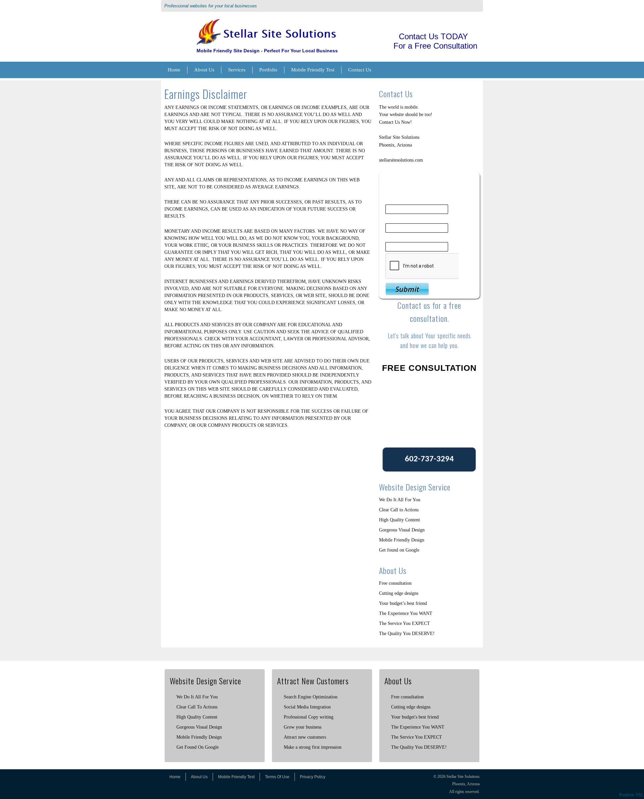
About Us (204, 69)
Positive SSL (631, 794)
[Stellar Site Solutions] (267, 21)
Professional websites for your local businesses (210, 5)
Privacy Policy (312, 777)
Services (237, 69)
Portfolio (268, 69)
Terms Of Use (277, 777)
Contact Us (359, 69)
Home (174, 69)
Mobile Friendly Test (312, 69)
